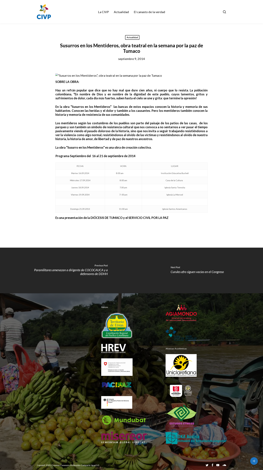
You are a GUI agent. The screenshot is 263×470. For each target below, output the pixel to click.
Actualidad (132, 37)
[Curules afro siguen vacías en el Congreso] (197, 270)
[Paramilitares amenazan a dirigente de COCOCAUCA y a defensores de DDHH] (66, 270)
